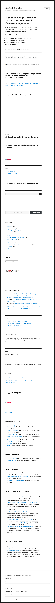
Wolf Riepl (9, 64)
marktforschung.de (12, 458)
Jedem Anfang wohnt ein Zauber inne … (17, 321)
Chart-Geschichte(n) (13, 241)
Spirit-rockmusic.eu (12, 548)
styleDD (9, 445)
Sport (8, 235)
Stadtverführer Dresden (13, 550)
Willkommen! (9, 572)
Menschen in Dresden (12, 434)
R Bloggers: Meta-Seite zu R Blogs (14, 377)
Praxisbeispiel (10, 228)
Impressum (8, 588)
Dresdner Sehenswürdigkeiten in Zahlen (16, 591)
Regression (11, 231)
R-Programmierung (13, 230)
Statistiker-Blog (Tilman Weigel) (15, 480)
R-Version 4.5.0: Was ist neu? (14, 325)
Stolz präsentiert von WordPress (21, 599)
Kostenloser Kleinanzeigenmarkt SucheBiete (19, 545)
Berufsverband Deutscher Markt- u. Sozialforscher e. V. (21, 511)
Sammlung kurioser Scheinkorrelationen (18, 476)
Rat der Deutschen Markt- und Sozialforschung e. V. (20, 526)
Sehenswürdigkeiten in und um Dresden (20, 244)
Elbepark (38, 64)
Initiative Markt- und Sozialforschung (17, 523)
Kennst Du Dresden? (12, 430)
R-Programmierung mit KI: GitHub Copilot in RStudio (22, 308)
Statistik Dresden (13, 8)
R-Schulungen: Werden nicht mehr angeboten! (18, 575)
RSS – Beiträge (11, 171)
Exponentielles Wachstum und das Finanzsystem (27, 303)
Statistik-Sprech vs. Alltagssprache (16, 237)
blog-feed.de (8, 412)
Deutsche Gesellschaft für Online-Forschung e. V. (20, 519)
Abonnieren (36, 212)
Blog (6, 581)
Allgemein (9, 226)
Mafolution (10, 473)
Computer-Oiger (11, 425)
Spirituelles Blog (11, 441)
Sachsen (10, 246)
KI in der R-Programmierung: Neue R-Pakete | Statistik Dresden (24, 307)
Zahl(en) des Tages (30, 64)
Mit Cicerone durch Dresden (14, 436)
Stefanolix (9, 443)
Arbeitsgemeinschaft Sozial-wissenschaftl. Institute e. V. (22, 502)
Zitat (8, 248)
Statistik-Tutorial (11, 460)
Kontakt (7, 585)
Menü (47, 8)
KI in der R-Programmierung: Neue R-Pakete (19, 323)
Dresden (24, 64)
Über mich (8, 578)
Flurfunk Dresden (11, 427)
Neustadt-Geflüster (12, 440)
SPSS (9, 233)
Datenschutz (8, 594)
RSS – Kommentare (12, 173)
